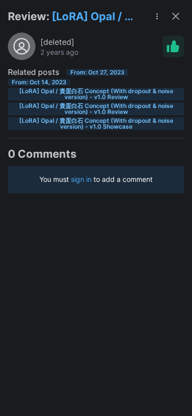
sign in (81, 179)
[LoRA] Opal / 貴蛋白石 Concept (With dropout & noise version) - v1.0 (94, 17)
